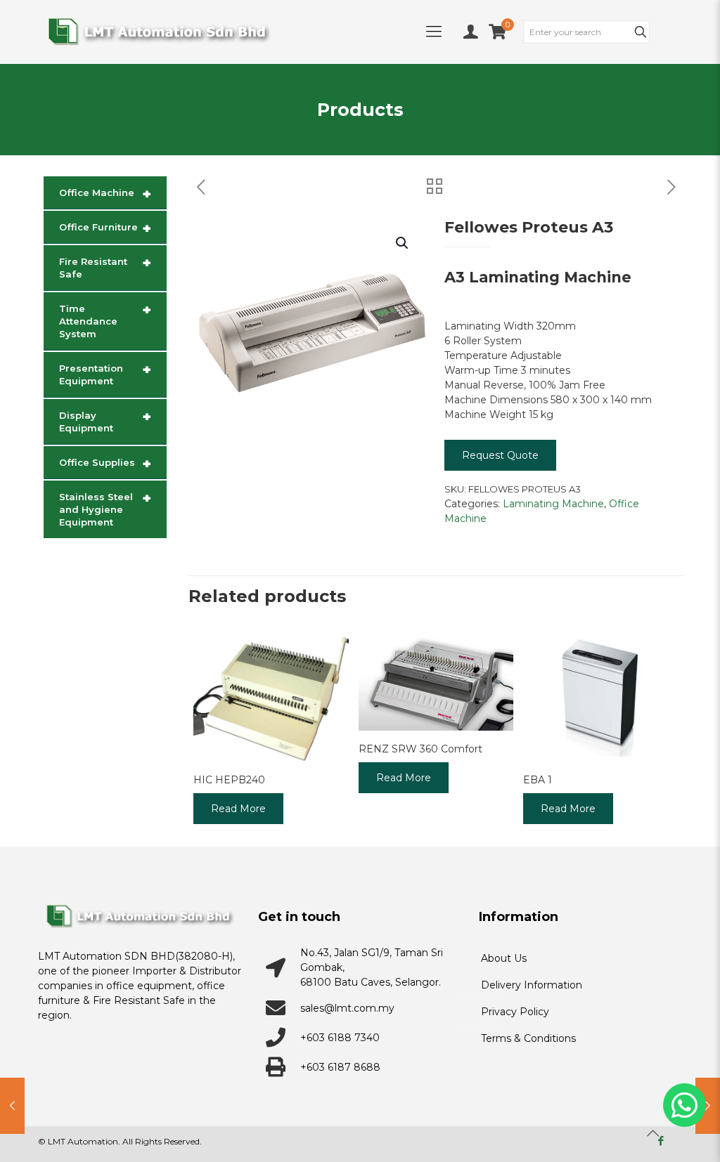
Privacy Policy (515, 1011)
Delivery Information (531, 985)
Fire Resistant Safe (105, 267)
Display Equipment (105, 420)
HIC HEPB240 (229, 779)
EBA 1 (537, 779)
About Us (504, 958)
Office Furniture (105, 228)
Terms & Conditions (528, 1038)
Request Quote (500, 455)
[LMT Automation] (158, 31)
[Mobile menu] (434, 32)
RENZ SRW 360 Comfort (420, 749)
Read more (238, 808)
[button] (403, 243)
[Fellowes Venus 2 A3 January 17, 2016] (12, 1106)
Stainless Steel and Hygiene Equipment (105, 509)
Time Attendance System (105, 320)
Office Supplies (105, 463)
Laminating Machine (553, 503)
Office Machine (105, 193)
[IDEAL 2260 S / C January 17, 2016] (707, 1106)
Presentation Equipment (105, 373)
